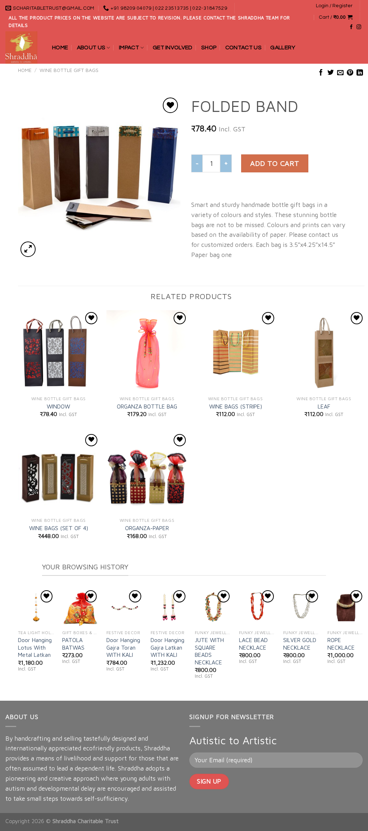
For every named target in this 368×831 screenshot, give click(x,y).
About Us (91, 47)
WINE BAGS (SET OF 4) (58, 528)
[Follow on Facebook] (351, 27)
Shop (208, 47)
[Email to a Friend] (340, 73)
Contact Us (243, 47)
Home (60, 47)
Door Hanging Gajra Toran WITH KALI (123, 647)
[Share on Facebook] (321, 73)
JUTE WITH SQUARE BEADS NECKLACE (209, 651)
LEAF (324, 406)
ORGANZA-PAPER (147, 528)
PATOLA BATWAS (73, 643)
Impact (129, 47)
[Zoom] (28, 249)
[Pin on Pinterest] (350, 73)
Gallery (282, 47)
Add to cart (274, 163)
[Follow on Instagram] (358, 27)
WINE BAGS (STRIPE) (235, 406)
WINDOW (58, 406)
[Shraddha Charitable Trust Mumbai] (23, 47)
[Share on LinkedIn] (359, 73)
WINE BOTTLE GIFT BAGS (69, 70)
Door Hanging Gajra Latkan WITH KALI (167, 647)
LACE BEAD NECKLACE (253, 643)
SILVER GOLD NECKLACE (299, 643)
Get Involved (173, 47)
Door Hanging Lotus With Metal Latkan (35, 647)
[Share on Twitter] (330, 73)
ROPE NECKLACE (341, 643)
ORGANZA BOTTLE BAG (147, 406)
